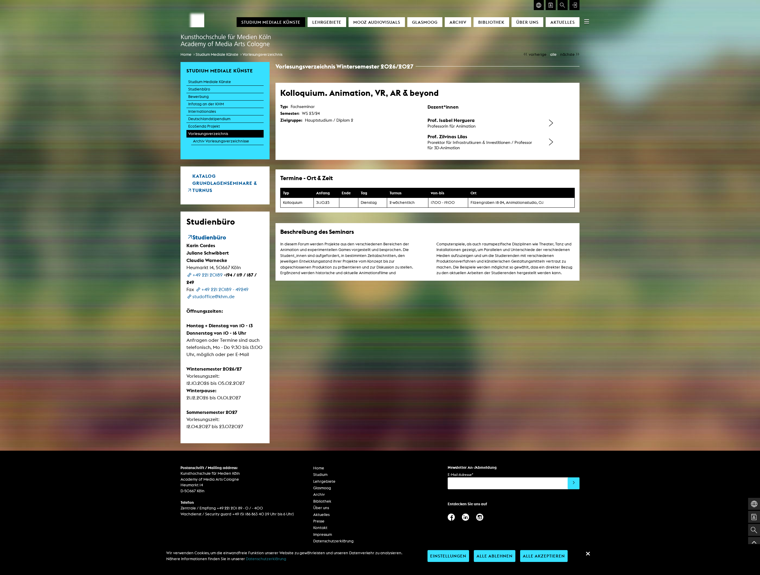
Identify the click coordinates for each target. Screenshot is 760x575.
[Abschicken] (574, 483)
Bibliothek (491, 22)
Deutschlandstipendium (209, 119)
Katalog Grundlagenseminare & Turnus (224, 183)
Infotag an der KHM (206, 104)
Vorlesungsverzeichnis (262, 54)
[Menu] (587, 21)
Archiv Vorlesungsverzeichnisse (221, 141)
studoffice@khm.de (213, 296)
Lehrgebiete (326, 22)
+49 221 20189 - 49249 (224, 289)
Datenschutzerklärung (333, 541)
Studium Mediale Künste (270, 22)
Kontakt (320, 527)
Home (185, 54)
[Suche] (563, 5)
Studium (320, 474)
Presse (318, 521)
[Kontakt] (551, 5)
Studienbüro (199, 89)
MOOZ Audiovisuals (376, 22)
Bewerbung (198, 96)
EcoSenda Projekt (204, 126)
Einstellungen (448, 555)
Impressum (322, 534)
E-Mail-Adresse (460, 474)
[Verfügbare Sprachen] (539, 5)
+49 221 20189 (207, 275)
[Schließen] (588, 554)
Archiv (457, 22)
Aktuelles (562, 22)
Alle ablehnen (494, 555)
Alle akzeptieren (544, 555)
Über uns (527, 22)
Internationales (202, 111)
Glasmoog (425, 22)
